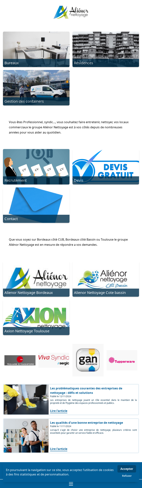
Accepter (126, 469)
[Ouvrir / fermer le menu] (71, 484)
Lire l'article (58, 411)
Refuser (127, 475)
